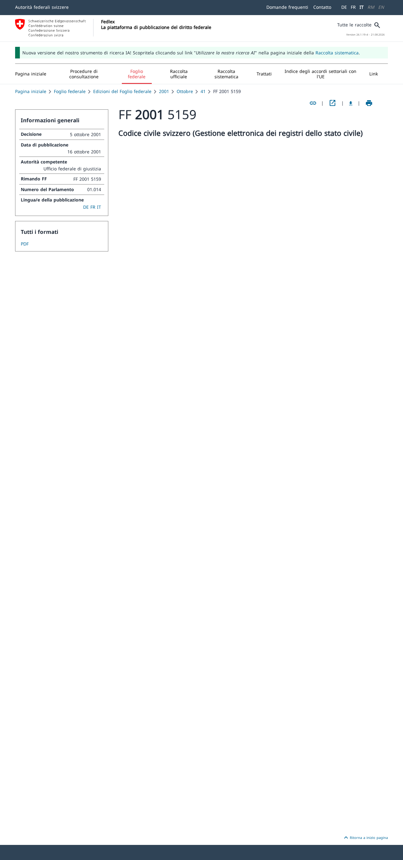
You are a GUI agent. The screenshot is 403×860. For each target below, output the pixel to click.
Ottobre (185, 91)
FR (353, 7)
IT (362, 7)
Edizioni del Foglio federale (122, 91)
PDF (25, 244)
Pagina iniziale (30, 91)
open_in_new (332, 103)
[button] (84, 74)
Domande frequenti (287, 7)
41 (203, 91)
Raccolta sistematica (337, 53)
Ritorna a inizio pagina (365, 837)
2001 (164, 91)
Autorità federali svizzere (42, 7)
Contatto (322, 7)
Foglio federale (70, 91)
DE (344, 7)
